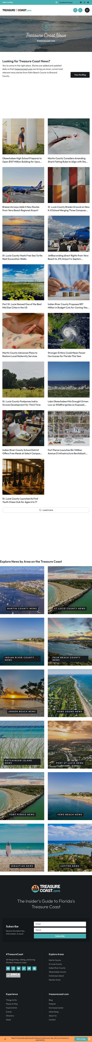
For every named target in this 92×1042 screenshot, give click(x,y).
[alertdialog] (46, 1039)
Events (9, 1012)
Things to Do (11, 1000)
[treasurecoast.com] (87, 10)
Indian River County (57, 968)
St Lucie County (55, 964)
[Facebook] (80, 2)
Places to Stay (12, 1004)
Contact (52, 1020)
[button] (75, 10)
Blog (51, 1000)
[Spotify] (34, 968)
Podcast (52, 1004)
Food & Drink (11, 1008)
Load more (48, 510)
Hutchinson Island (56, 976)
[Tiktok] (24, 968)
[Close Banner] (89, 1039)
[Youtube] (19, 968)
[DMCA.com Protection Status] (13, 977)
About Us (53, 1016)
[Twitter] (88, 2)
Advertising (54, 1012)
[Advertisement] (46, 98)
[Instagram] (84, 2)
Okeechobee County (57, 972)
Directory (10, 1016)
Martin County (55, 960)
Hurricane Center (56, 1008)
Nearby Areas (55, 980)
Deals (8, 1020)
